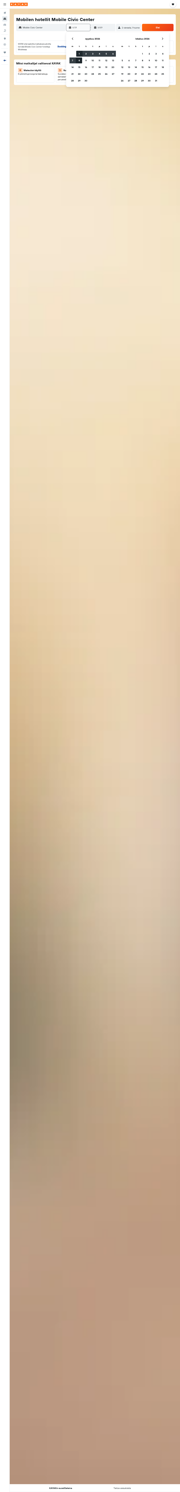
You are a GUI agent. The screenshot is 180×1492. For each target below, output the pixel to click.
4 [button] (99, 53)
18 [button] (99, 67)
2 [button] (86, 53)
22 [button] (79, 73)
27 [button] (113, 73)
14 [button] (72, 67)
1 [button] (79, 53)
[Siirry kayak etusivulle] (19, 4)
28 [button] (72, 80)
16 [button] (86, 67)
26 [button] (106, 73)
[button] (5, 4)
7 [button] (72, 60)
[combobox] (43, 27)
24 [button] (92, 73)
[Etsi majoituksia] (4, 19)
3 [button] (92, 53)
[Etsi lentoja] (4, 13)
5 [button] (106, 53)
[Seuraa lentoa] (4, 44)
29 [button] (79, 80)
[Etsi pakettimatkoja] (4, 30)
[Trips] (4, 52)
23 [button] (86, 73)
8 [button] (79, 60)
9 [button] (86, 60)
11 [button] (99, 60)
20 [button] (113, 67)
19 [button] (106, 67)
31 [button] (156, 80)
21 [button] (72, 73)
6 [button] (113, 53)
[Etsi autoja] (4, 24)
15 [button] (79, 67)
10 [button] (93, 60)
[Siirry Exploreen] (4, 38)
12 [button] (106, 60)
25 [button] (99, 73)
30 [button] (86, 80)
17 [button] (93, 67)
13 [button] (113, 60)
